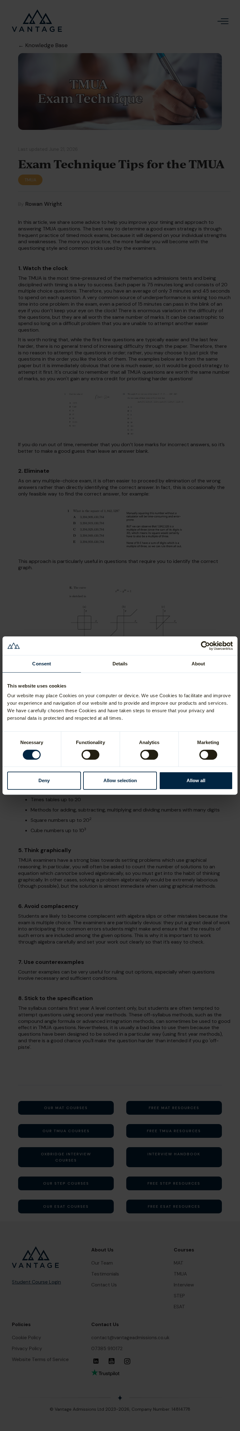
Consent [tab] (41, 663)
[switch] (90, 755)
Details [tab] (120, 663)
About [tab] (198, 663)
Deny (44, 780)
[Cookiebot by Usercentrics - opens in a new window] (205, 645)
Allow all (196, 780)
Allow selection (120, 780)
